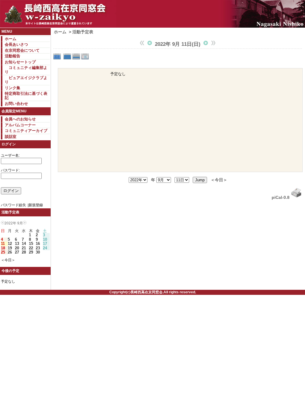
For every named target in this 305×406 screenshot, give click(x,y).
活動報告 (12, 56)
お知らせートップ (20, 62)
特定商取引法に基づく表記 (26, 95)
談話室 (10, 136)
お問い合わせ (16, 103)
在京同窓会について (22, 50)
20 (17, 248)
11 (3, 243)
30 (38, 252)
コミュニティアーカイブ (26, 130)
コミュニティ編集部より (26, 69)
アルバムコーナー (20, 125)
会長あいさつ (16, 44)
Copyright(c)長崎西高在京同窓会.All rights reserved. (152, 292)
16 (38, 243)
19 (10, 248)
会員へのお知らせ (20, 119)
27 (17, 252)
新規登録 (36, 205)
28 (24, 252)
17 (45, 243)
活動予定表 (82, 31)
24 (45, 248)
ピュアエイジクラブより (26, 79)
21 (24, 248)
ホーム (10, 39)
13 (17, 243)
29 (31, 252)
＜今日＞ (8, 260)
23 (38, 248)
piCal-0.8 (281, 197)
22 (31, 248)
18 (3, 248)
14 (24, 243)
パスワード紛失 (13, 205)
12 (10, 243)
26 (10, 252)
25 (3, 252)
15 (31, 243)
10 (45, 239)
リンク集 (12, 88)
